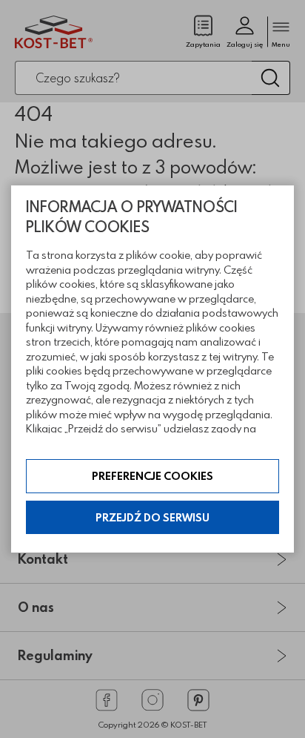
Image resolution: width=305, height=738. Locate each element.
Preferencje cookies (152, 476)
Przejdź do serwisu (152, 517)
